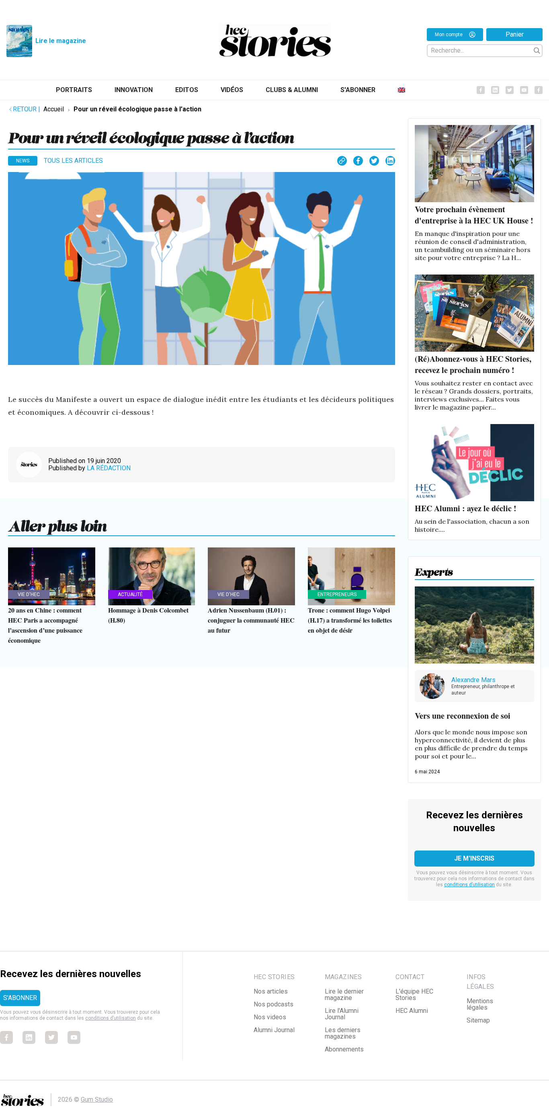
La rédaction (109, 468)
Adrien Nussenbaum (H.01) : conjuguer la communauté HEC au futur (251, 620)
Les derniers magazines (343, 1033)
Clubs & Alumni (292, 90)
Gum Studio (97, 1099)
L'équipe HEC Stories (414, 995)
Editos (186, 90)
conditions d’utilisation (469, 884)
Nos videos (270, 1017)
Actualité (130, 594)
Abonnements (344, 1049)
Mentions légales (480, 1004)
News (22, 161)
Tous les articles (73, 160)
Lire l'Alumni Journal (341, 1014)
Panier (515, 34)
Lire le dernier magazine (344, 995)
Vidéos (232, 90)
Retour (26, 109)
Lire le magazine (60, 41)
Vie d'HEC (29, 594)
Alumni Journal (274, 1030)
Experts (434, 569)
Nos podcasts (273, 1004)
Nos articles (271, 991)
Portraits (74, 90)
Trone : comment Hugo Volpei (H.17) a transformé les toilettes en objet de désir (350, 620)
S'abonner (357, 90)
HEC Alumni (411, 1010)
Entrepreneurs (337, 594)
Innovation (134, 90)
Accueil (53, 109)
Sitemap (478, 1020)
